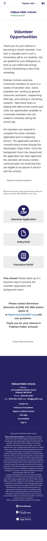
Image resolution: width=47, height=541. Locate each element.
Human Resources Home (23, 341)
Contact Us (23, 404)
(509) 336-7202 (15, 399)
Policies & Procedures (23, 407)
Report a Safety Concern (23, 411)
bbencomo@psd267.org (22, 314)
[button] (29, 3)
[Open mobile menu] (4, 3)
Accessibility (23, 419)
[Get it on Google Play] (23, 512)
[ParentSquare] (23, 506)
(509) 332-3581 (27, 396)
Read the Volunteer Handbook (19, 180)
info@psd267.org (34, 399)
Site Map (23, 415)
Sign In (23, 422)
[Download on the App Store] (23, 518)
